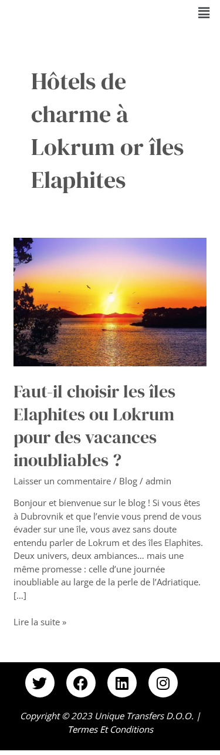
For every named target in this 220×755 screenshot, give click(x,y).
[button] (204, 12)
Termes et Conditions (110, 729)
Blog (128, 481)
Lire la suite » (39, 621)
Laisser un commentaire (62, 481)
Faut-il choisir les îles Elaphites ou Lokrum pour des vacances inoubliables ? (94, 425)
